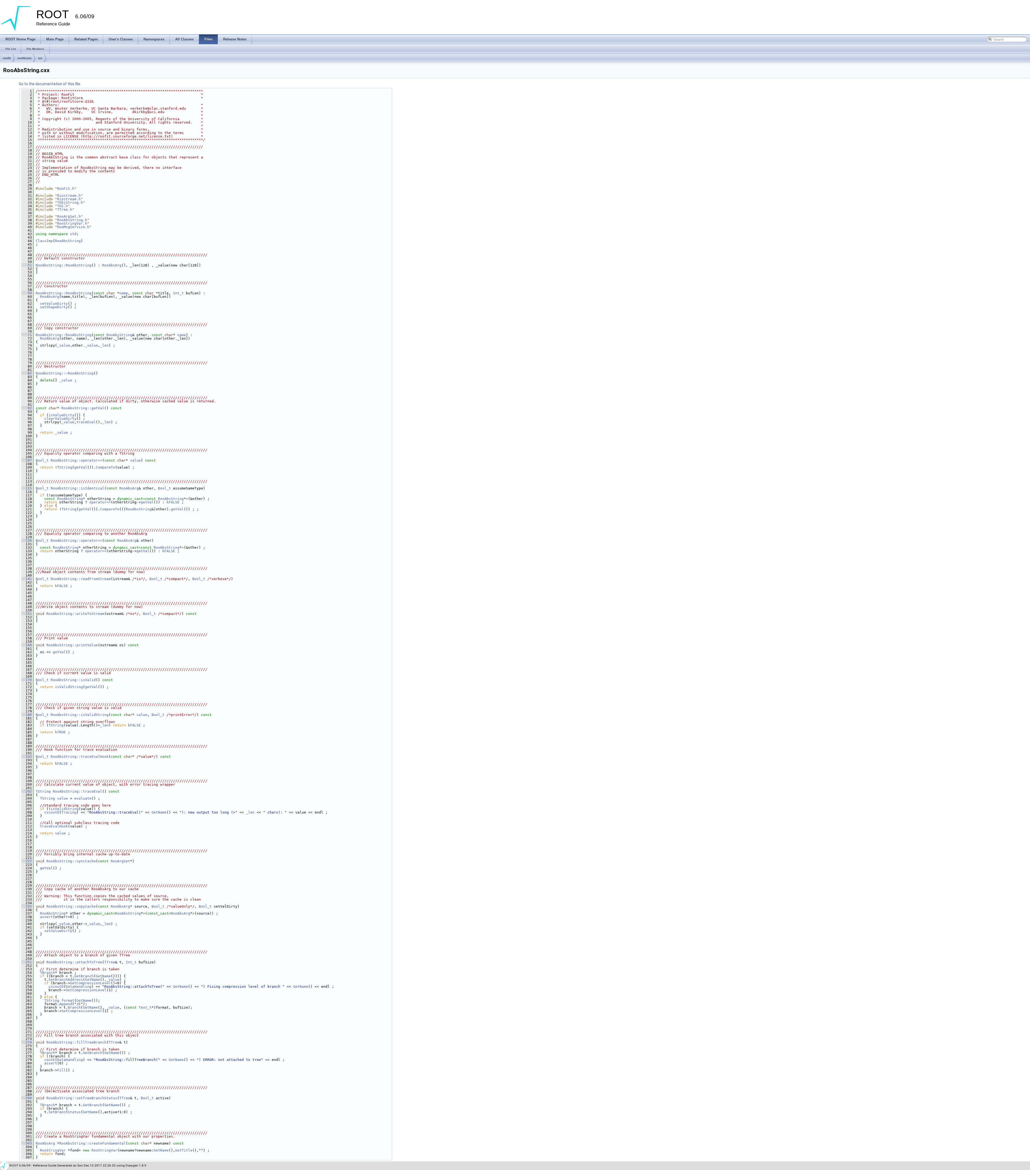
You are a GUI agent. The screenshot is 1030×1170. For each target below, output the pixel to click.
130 (26, 540)
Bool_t (42, 460)
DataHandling (78, 987)
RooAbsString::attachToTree (74, 962)
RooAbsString (68, 241)
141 (26, 579)
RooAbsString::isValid (73, 680)
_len (104, 345)
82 (26, 373)
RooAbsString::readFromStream (81, 579)
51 (26, 265)
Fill (61, 1070)
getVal (80, 467)
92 (26, 408)
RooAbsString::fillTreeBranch (76, 1042)
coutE (49, 1060)
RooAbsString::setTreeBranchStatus (81, 1098)
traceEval (86, 422)
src (40, 58)
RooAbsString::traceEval (77, 791)
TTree (109, 962)
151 (26, 614)
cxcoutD (51, 812)
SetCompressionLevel (86, 990)
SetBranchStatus (65, 1112)
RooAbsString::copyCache (71, 906)
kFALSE (173, 502)
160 (26, 645)
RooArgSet (120, 861)
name (123, 293)
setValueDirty (54, 304)
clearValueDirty (60, 419)
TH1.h (62, 206)
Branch (74, 1007)
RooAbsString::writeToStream (75, 614)
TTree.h (64, 209)
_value (63, 345)
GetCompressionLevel (90, 983)
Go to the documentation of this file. (50, 84)
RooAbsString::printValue (72, 645)
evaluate (82, 798)
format (67, 1000)
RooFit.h (65, 189)
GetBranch (84, 976)
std (73, 234)
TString (64, 467)
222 (26, 861)
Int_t (178, 293)
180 (26, 715)
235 (26, 906)
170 (26, 680)
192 (26, 757)
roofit (7, 58)
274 (26, 1042)
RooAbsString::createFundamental (92, 1143)
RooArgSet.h (69, 216)
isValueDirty (61, 415)
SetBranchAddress (66, 980)
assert (46, 917)
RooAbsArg (112, 265)
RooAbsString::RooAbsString (63, 265)
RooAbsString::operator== (76, 460)
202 (26, 791)
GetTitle (183, 1150)
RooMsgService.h (73, 227)
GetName (159, 812)
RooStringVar (53, 1150)
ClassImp (44, 241)
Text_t (145, 1007)
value (135, 460)
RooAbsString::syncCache (71, 861)
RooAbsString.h (72, 220)
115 (26, 488)
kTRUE (60, 732)
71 (26, 335)
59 (26, 293)
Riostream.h (69, 196)
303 (26, 1143)
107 (26, 460)
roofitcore (24, 58)
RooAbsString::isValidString (80, 715)
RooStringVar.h (72, 223)
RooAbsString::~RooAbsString (65, 373)
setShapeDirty (54, 307)
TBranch (47, 973)
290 (26, 1098)
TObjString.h (70, 202)
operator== (100, 502)
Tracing (68, 812)
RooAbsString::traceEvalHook (80, 757)
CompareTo (105, 467)
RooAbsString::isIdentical (77, 488)
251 (26, 962)
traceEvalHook (54, 826)
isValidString (69, 687)
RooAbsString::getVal (82, 408)
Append (65, 1004)
